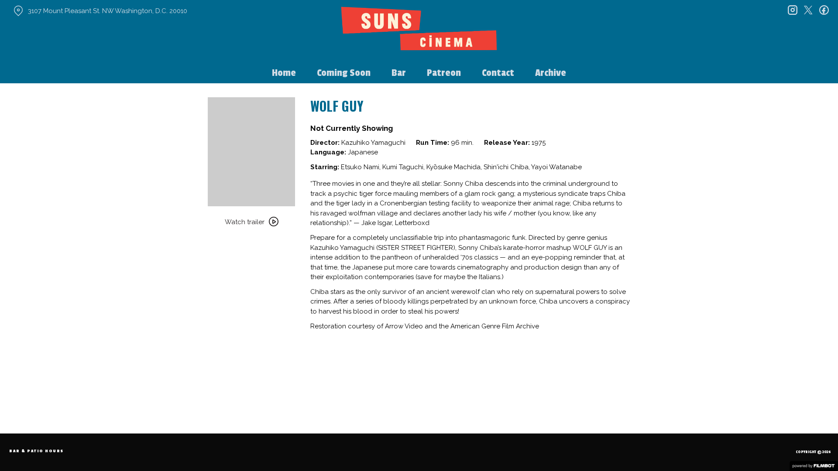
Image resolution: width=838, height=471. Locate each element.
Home (284, 73)
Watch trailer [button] (244, 222)
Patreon (444, 73)
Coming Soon (344, 73)
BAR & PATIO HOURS (36, 451)
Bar (399, 73)
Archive (550, 73)
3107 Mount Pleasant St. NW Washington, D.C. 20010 (107, 11)
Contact (498, 73)
